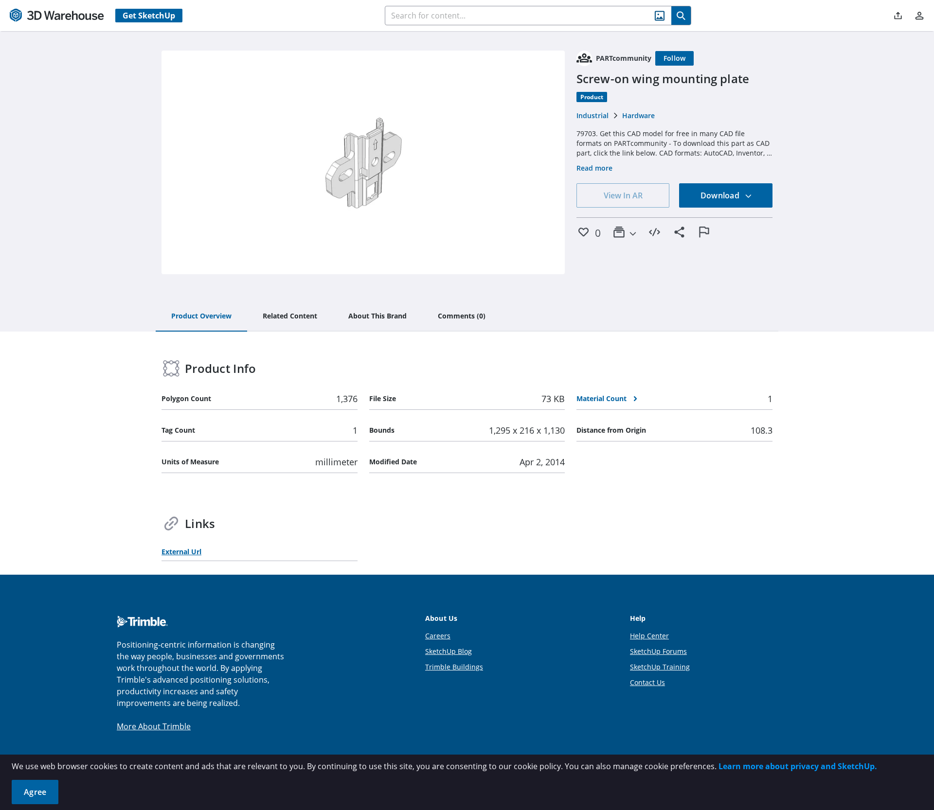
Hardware (638, 115)
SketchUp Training (660, 666)
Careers (437, 635)
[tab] (201, 316)
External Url (181, 551)
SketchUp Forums (658, 651)
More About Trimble (154, 726)
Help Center (649, 635)
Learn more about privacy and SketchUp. (797, 766)
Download (720, 195)
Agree (35, 792)
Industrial (592, 115)
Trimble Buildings (454, 666)
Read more (594, 168)
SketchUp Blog (448, 651)
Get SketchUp (149, 15)
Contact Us (647, 682)
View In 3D (363, 162)
